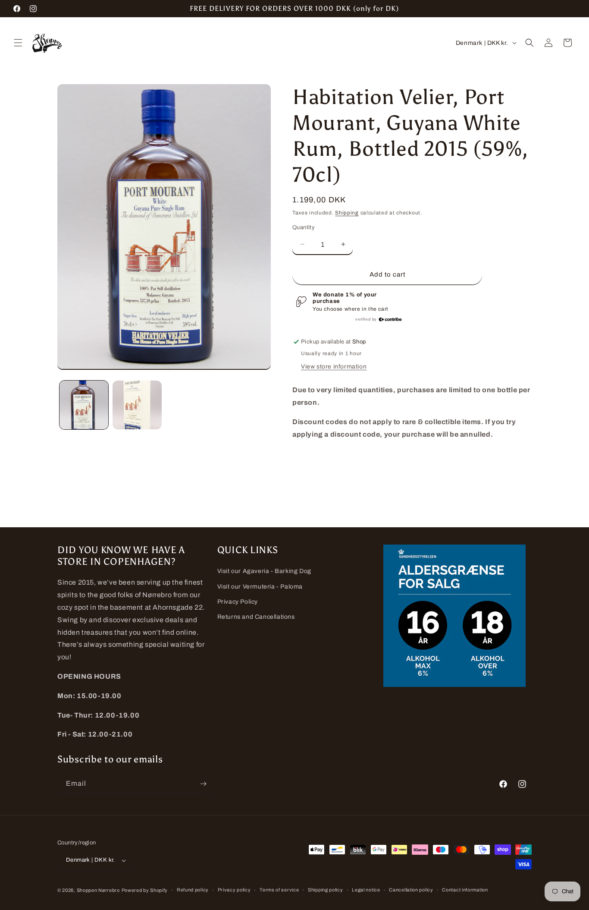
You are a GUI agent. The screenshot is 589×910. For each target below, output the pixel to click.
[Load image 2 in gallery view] (137, 405)
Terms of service (279, 889)
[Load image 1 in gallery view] (84, 405)
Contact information (465, 889)
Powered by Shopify (145, 890)
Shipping (347, 213)
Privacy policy (234, 889)
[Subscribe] (203, 783)
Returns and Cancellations (256, 617)
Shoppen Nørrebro (98, 890)
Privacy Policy (237, 601)
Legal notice (366, 889)
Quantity (303, 227)
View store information (334, 366)
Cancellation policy (411, 889)
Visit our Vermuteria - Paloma (260, 586)
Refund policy (193, 889)
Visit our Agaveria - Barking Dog (264, 571)
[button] (18, 42)
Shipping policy (325, 889)
